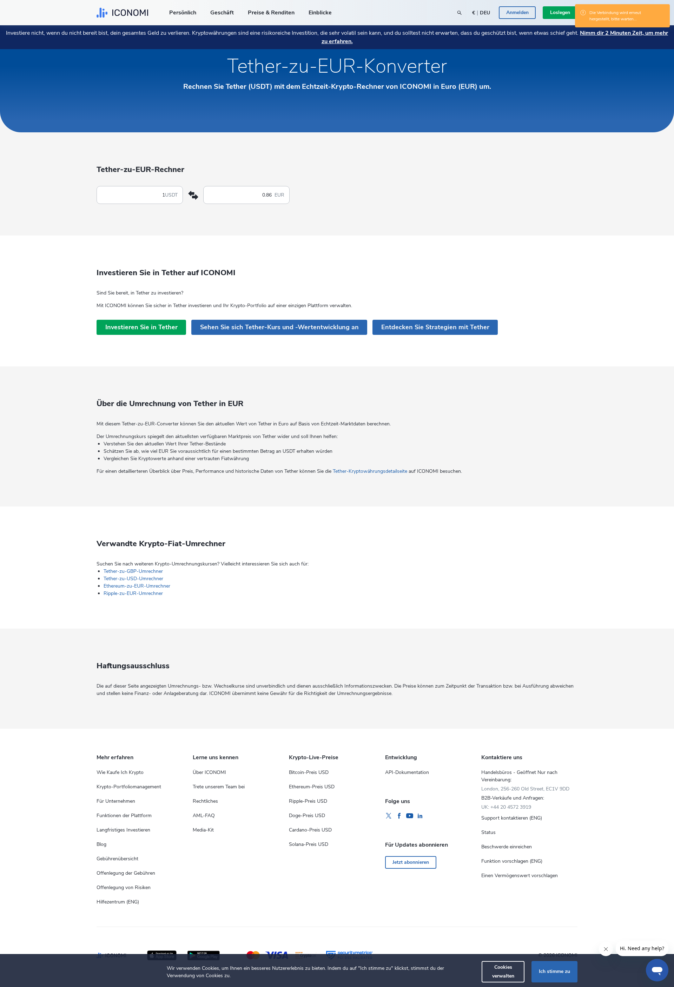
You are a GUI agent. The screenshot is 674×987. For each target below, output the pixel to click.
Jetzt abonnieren (410, 862)
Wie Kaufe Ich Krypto (120, 772)
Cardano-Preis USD (310, 830)
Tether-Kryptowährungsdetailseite (370, 471)
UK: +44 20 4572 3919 (506, 807)
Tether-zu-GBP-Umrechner (133, 571)
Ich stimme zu (554, 971)
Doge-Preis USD (307, 815)
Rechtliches (205, 801)
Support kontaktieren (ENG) (511, 818)
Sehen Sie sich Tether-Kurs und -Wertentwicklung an (279, 327)
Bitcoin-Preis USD (309, 772)
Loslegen (560, 12)
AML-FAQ (204, 815)
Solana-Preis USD (308, 844)
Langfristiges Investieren (123, 830)
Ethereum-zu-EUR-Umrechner (137, 586)
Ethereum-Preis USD (312, 786)
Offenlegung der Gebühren (126, 873)
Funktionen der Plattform (124, 815)
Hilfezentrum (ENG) (118, 902)
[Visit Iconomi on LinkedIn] (420, 816)
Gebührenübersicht (117, 858)
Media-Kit (203, 830)
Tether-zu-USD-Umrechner (133, 578)
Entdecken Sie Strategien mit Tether (435, 327)
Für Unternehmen (116, 801)
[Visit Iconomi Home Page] (122, 12)
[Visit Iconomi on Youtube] (409, 816)
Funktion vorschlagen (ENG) (511, 861)
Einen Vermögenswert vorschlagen (519, 875)
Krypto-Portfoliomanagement (129, 786)
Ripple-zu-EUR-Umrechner (133, 593)
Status (488, 832)
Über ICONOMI (209, 772)
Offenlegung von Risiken (124, 887)
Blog (101, 844)
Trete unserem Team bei (219, 786)
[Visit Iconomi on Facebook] (399, 816)
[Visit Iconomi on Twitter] (388, 816)
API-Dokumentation (407, 772)
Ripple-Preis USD (308, 801)
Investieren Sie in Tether (141, 327)
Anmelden (517, 12)
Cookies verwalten (503, 971)
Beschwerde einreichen (506, 846)
